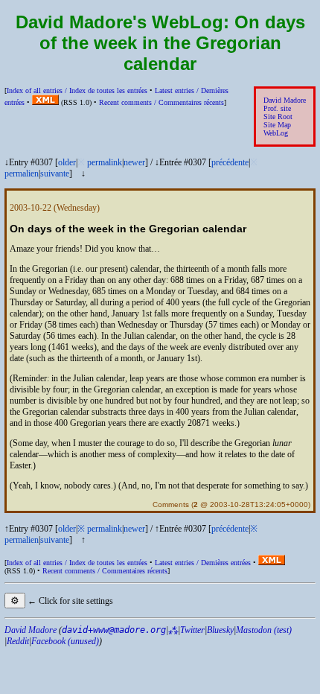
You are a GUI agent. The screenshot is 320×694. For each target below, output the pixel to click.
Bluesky (220, 630)
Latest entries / (203, 562)
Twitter (192, 630)
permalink (104, 162)
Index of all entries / (77, 90)
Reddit (18, 641)
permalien (21, 173)
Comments (171, 504)
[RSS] (45, 102)
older (67, 162)
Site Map (277, 125)
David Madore (284, 100)
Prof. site (277, 108)
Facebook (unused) (65, 641)
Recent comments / (161, 102)
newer (134, 162)
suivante (54, 173)
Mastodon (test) (264, 630)
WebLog (275, 133)
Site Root (277, 116)
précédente (230, 162)
